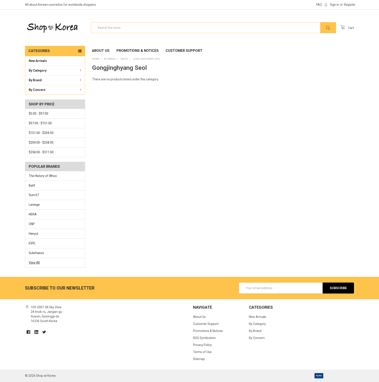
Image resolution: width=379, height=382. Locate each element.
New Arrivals (38, 61)
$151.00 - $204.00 (41, 133)
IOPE (32, 243)
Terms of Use (202, 352)
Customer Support (184, 51)
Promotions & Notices (137, 51)
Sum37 (34, 195)
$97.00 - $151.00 (40, 123)
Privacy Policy (202, 345)
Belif (32, 185)
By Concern (37, 90)
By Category (37, 70)
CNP (32, 224)
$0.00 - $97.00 (38, 113)
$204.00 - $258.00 (41, 142)
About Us (100, 51)
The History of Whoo (43, 176)
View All (34, 262)
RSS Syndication (204, 338)
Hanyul (33, 233)
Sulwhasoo (36, 253)
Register (350, 4)
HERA (33, 214)
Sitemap (199, 359)
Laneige (34, 204)
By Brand (35, 80)
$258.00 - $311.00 (41, 152)
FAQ (319, 4)
